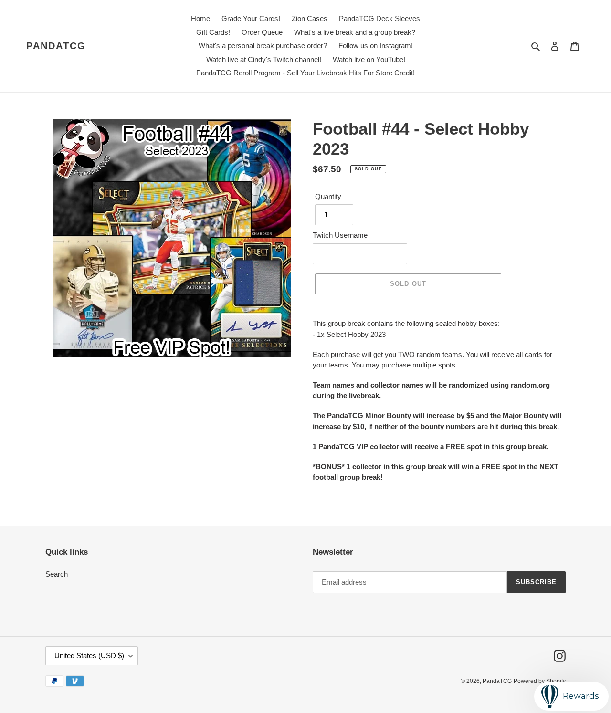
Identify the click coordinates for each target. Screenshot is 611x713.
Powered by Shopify (540, 681)
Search (56, 574)
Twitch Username (340, 235)
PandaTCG (56, 46)
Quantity (328, 196)
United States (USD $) (89, 655)
